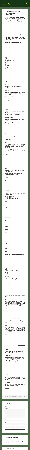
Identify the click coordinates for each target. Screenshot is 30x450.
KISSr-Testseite (9, 331)
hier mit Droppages (22, 321)
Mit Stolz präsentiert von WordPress (9, 448)
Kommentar (7, 408)
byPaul (10, 396)
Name (5, 419)
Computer (13, 396)
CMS (24, 396)
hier (15, 361)
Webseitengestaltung (19, 396)
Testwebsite (6, 147)
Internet (16, 396)
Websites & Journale (7, 3)
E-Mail (6, 422)
